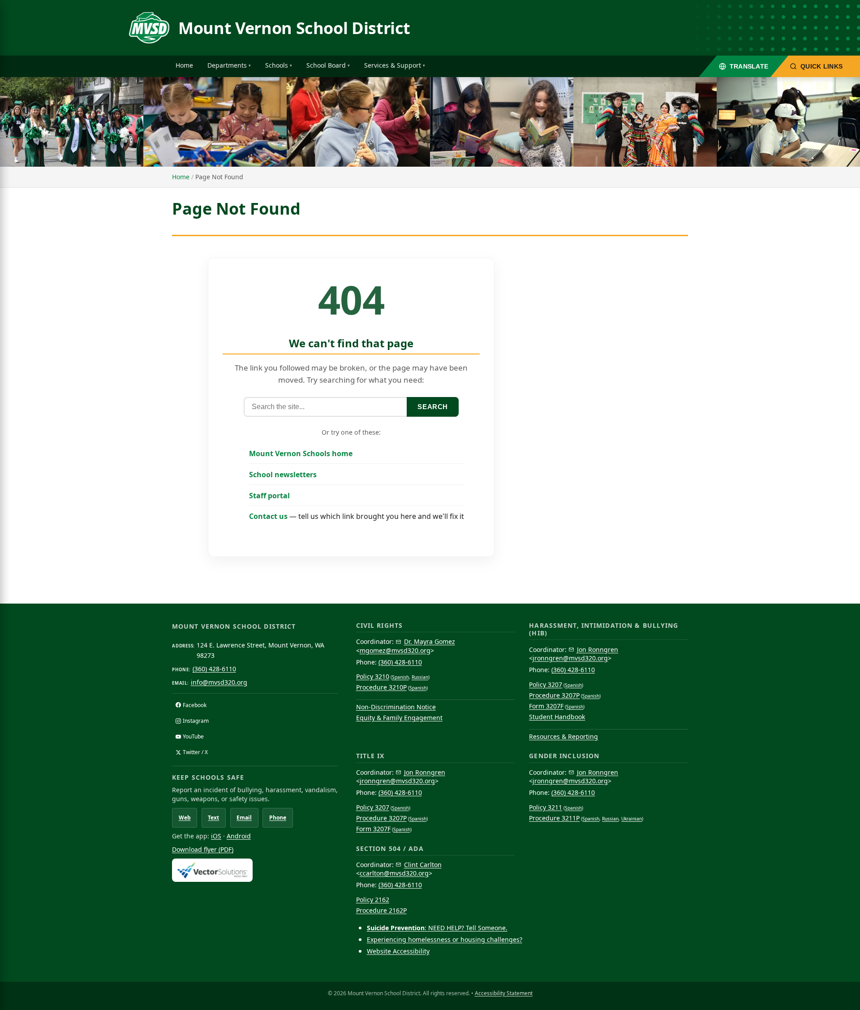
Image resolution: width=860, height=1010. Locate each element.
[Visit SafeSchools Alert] (255, 870)
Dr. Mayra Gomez (429, 641)
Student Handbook (557, 716)
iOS (216, 836)
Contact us (268, 516)
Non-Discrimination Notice (396, 707)
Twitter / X (195, 752)
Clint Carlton (423, 864)
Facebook (194, 705)
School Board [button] (326, 65)
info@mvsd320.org (219, 682)
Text (213, 817)
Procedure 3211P (554, 818)
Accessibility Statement (504, 993)
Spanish (400, 677)
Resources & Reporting (563, 736)
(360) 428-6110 (214, 669)
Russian (420, 677)
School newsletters (283, 474)
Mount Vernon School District (294, 28)
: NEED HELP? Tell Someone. (437, 928)
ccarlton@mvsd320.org (394, 873)
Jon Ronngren (597, 649)
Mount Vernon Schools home (301, 453)
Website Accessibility (398, 951)
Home (184, 65)
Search (432, 406)
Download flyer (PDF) (202, 849)
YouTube (193, 736)
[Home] (149, 28)
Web (185, 817)
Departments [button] (227, 65)
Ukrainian (631, 819)
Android (239, 836)
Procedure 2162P (381, 910)
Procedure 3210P (381, 687)
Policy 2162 (372, 899)
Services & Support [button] (392, 65)
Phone (277, 817)
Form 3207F (546, 706)
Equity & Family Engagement (399, 717)
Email (244, 817)
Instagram (196, 721)
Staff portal (269, 496)
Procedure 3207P (554, 695)
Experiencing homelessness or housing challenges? (444, 939)
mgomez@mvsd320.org (395, 650)
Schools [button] (276, 65)
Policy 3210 (372, 676)
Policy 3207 (545, 684)
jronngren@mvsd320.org (570, 658)
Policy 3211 (545, 807)
